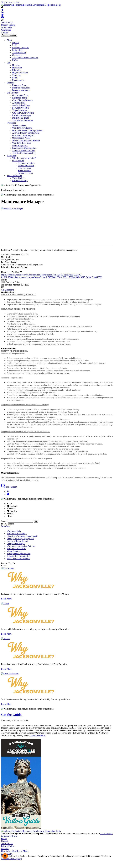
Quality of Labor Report (23, 135)
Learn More (6, 599)
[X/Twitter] (8, 508)
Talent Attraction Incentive (23, 153)
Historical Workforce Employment (27, 130)
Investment (11, 155)
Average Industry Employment (25, 133)
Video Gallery (18, 178)
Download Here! (37, 735)
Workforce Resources (21, 143)
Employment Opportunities (24, 148)
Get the (11, 715)
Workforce (11, 123)
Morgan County (8, 25)
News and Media (14, 175)
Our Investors (18, 160)
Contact (4, 32)
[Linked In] (8, 511)
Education (16, 70)
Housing (16, 65)
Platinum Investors (26, 165)
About (9, 40)
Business (10, 83)
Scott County (7, 22)
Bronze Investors (25, 173)
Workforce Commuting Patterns (26, 140)
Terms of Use (7, 843)
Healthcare (17, 67)
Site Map (5, 848)
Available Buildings (21, 105)
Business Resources (21, 88)
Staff (14, 45)
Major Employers (20, 145)
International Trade (20, 118)
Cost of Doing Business (22, 100)
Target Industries (19, 110)
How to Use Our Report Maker (15, 851)
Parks (14, 77)
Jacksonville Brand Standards (25, 57)
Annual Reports (19, 52)
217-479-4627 (106, 833)
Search (4, 521)
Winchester (6, 30)
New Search (11, 487)
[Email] (8, 513)
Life (8, 62)
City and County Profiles (23, 113)
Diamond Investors (26, 163)
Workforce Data (19, 125)
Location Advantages (21, 115)
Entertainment (18, 80)
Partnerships (17, 50)
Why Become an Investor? (24, 158)
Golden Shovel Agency (11, 858)
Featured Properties (20, 108)
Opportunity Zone (20, 95)
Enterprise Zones (19, 85)
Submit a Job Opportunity (23, 150)
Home (4, 838)
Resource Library (20, 180)
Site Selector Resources (22, 120)
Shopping (16, 75)
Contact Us (17, 55)
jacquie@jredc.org (9, 836)
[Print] (8, 516)
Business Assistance (21, 90)
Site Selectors (12, 93)
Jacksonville (6, 27)
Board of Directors (20, 47)
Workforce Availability (22, 128)
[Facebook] (8, 506)
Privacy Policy (7, 846)
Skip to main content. (10, 2)
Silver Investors (24, 170)
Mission (15, 42)
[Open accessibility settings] (5, 856)
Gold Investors (24, 168)
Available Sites (18, 103)
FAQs (15, 60)
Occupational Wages (21, 138)
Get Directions (7, 290)
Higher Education (20, 72)
